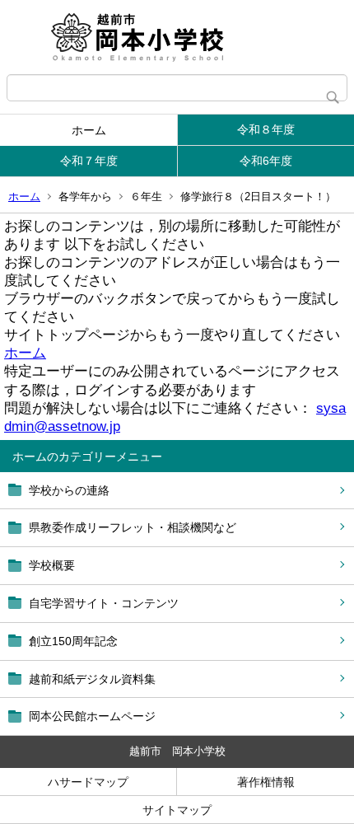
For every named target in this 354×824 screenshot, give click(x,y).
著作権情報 (266, 782)
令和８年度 (266, 129)
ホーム (89, 130)
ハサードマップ (88, 782)
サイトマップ (177, 810)
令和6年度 (266, 160)
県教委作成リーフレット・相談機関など (132, 527)
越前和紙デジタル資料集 (92, 679)
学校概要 (52, 565)
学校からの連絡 (69, 490)
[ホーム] (177, 37)
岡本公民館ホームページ (92, 716)
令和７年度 (89, 160)
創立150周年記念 (73, 641)
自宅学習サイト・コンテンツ (104, 603)
